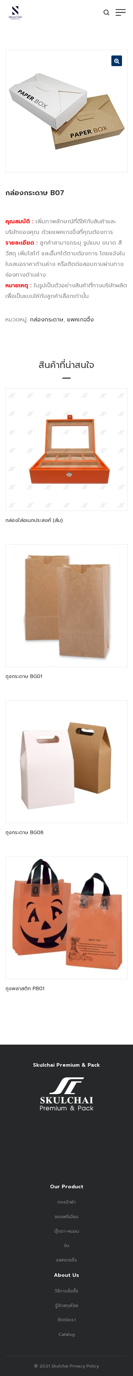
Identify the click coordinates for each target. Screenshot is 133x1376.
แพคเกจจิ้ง (80, 319)
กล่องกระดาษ (46, 319)
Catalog (67, 1334)
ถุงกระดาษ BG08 (24, 832)
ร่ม (66, 1245)
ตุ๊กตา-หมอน (66, 1231)
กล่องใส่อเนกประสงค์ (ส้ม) (34, 520)
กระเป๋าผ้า (66, 1202)
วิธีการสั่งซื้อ (66, 1291)
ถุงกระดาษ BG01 (23, 676)
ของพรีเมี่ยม (66, 1217)
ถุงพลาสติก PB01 (24, 988)
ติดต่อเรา (66, 1320)
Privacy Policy (83, 1366)
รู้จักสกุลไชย (66, 1305)
